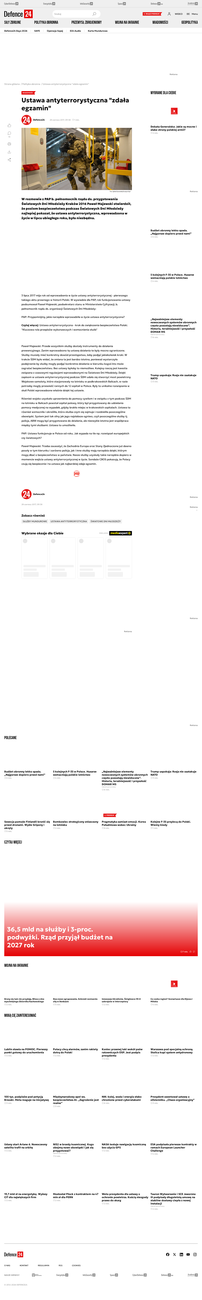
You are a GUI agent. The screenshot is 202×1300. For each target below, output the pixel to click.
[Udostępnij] (9, 160)
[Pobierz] (9, 152)
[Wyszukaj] (94, 14)
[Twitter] (174, 1254)
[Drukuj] (9, 144)
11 (9, 136)
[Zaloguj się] (169, 13)
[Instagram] (195, 1254)
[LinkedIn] (181, 1254)
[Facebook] (168, 1254)
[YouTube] (188, 1254)
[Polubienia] (9, 125)
